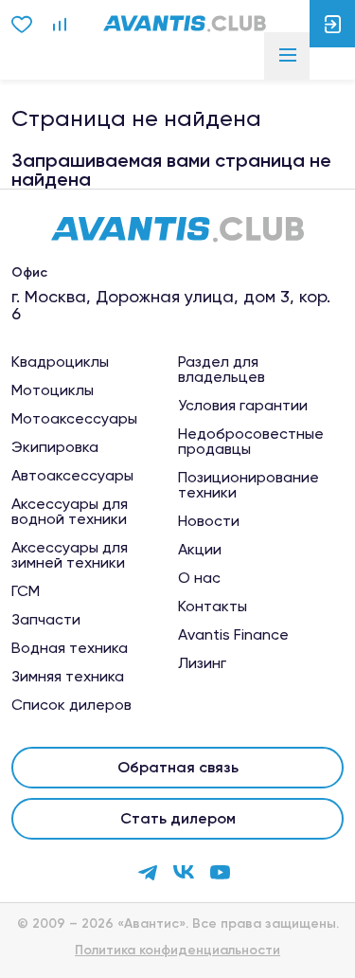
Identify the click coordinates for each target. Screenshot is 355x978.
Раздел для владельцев (221, 369)
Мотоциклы (52, 390)
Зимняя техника (67, 676)
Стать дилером (178, 818)
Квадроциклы (60, 362)
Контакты (212, 606)
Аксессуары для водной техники (69, 512)
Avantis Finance (233, 635)
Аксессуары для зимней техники (69, 555)
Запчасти (45, 619)
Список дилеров (71, 705)
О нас (199, 578)
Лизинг (202, 663)
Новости (209, 521)
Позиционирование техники (248, 485)
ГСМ (25, 591)
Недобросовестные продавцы (251, 441)
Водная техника (69, 648)
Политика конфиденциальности (177, 950)
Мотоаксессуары (74, 418)
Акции (200, 549)
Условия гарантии (243, 405)
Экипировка (54, 447)
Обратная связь (178, 767)
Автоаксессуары (72, 475)
